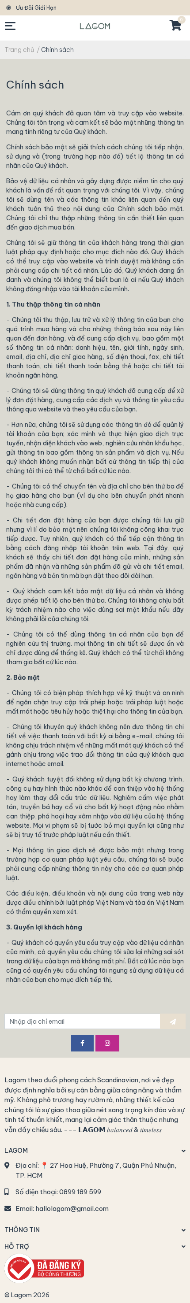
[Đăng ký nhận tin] (173, 1021)
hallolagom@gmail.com (72, 1208)
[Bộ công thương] (44, 1267)
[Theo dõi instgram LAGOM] (107, 1043)
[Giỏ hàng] (175, 26)
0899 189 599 (80, 1192)
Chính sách (35, 84)
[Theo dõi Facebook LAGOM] (82, 1043)
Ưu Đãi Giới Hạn (36, 7)
